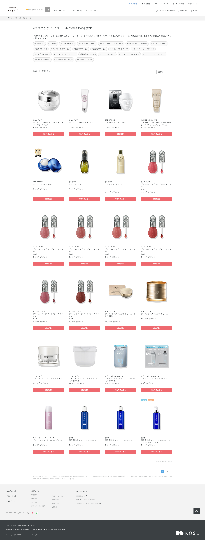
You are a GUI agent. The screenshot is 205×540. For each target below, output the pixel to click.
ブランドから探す (76, 10)
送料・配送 (34, 502)
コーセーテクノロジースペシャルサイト (88, 503)
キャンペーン (10, 501)
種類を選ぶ (120, 134)
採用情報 (17, 529)
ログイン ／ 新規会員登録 (167, 10)
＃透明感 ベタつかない (88, 54)
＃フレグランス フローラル (60, 49)
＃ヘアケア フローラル (159, 43)
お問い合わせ (22, 525)
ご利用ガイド (192, 4)
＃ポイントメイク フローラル (137, 43)
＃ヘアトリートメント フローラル (111, 43)
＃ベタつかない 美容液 (85, 59)
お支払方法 (34, 498)
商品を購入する (48, 134)
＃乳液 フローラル (40, 49)
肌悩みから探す (91, 10)
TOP (9, 18)
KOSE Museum (80, 496)
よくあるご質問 (178, 4)
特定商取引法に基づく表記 (56, 529)
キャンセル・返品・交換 (38, 506)
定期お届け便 (55, 499)
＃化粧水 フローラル (81, 49)
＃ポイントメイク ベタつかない (65, 54)
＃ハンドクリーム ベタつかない (154, 54)
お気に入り (183, 10)
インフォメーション (162, 4)
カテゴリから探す (60, 10)
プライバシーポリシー (38, 529)
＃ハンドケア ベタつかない (63, 59)
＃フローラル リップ (67, 43)
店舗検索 (147, 4)
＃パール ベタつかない (107, 54)
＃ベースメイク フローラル (119, 49)
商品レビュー (55, 503)
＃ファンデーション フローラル (143, 49)
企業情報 (134, 4)
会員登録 (54, 507)
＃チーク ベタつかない (42, 59)
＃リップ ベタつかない (42, 54)
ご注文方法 (34, 495)
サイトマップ (32, 525)
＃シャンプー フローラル (87, 43)
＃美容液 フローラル (99, 49)
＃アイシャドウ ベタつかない (129, 54)
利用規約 (26, 529)
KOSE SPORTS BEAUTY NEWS (85, 499)
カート (195, 10)
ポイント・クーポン (57, 496)
